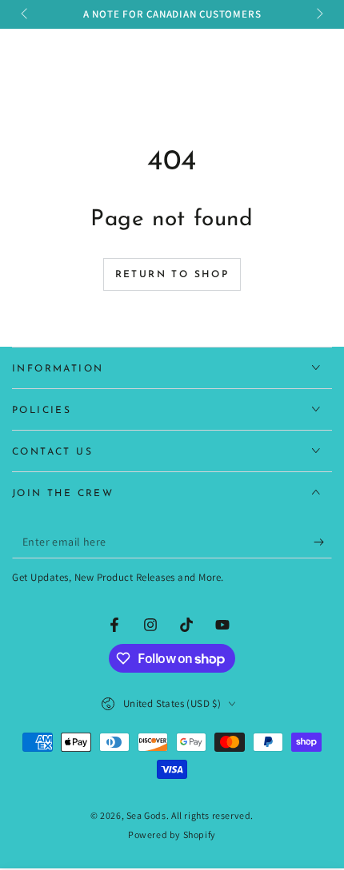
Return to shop (172, 275)
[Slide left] (25, 14)
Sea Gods (146, 815)
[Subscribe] (323, 542)
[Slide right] (318, 14)
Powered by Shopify (172, 834)
